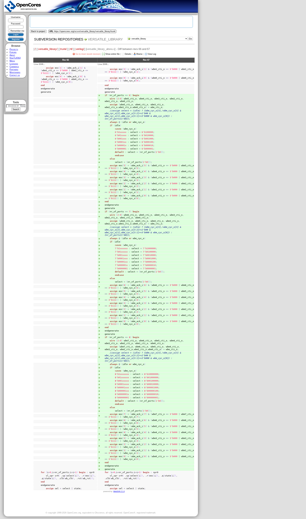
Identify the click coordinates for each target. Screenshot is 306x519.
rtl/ (71, 49)
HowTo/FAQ (15, 58)
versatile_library (105, 39)
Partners (14, 69)
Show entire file (112, 54)
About (12, 55)
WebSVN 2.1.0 (119, 491)
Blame (139, 54)
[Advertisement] (16, 89)
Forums (13, 52)
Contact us (15, 75)
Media (12, 61)
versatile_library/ (47, 49)
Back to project (38, 31)
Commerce (14, 66)
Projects (14, 49)
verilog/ (80, 49)
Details (128, 54)
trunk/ (63, 49)
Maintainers (15, 72)
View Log (152, 54)
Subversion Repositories (58, 39)
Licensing (14, 64)
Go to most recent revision (88, 54)
